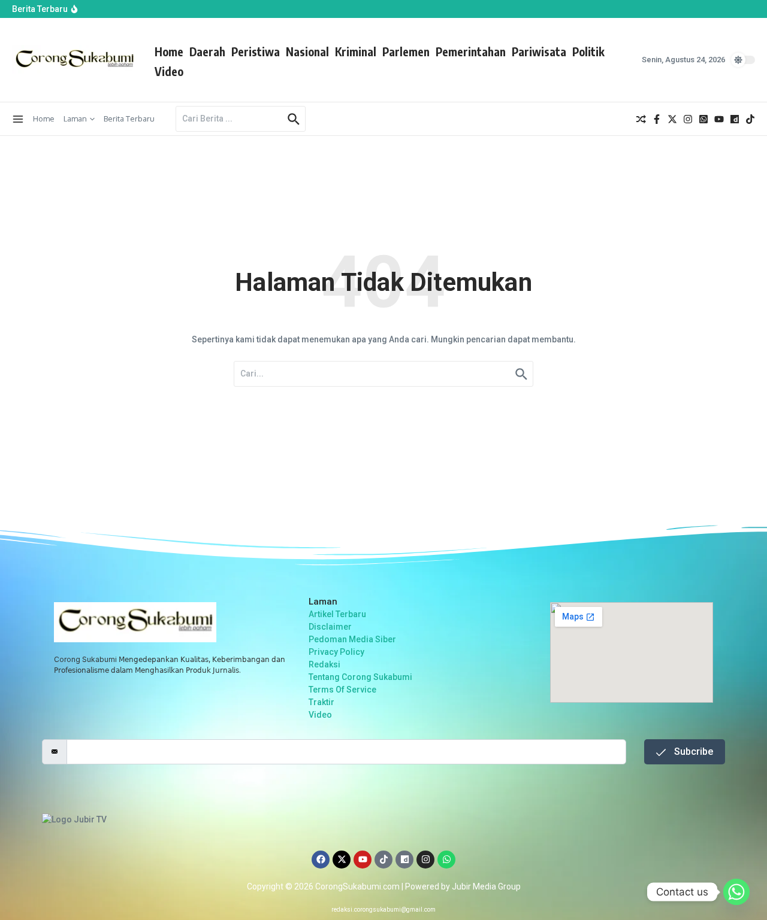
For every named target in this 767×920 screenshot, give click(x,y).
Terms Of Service (342, 689)
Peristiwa (255, 51)
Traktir (321, 702)
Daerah (207, 51)
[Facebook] (321, 860)
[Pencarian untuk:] (230, 119)
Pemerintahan (471, 51)
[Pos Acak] (641, 119)
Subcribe (692, 751)
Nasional (307, 51)
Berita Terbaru (129, 118)
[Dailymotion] (404, 860)
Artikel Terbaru (337, 614)
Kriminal (355, 51)
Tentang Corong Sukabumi (360, 677)
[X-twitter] (342, 860)
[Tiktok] (383, 860)
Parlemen (406, 51)
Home (169, 51)
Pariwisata (539, 51)
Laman (75, 118)
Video (169, 71)
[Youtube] (363, 860)
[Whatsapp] (446, 860)
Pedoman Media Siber (352, 639)
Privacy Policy (336, 652)
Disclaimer (330, 626)
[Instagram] (425, 860)
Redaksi (324, 664)
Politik (588, 51)
